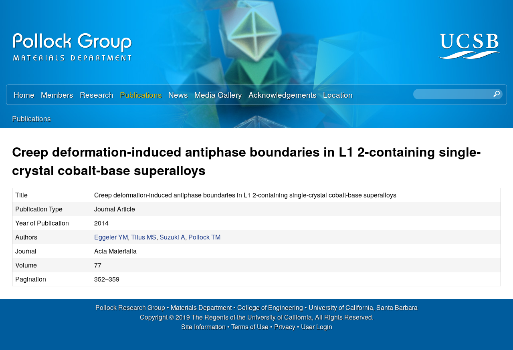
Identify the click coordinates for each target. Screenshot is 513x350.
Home (24, 94)
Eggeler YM (111, 236)
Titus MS (143, 236)
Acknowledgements (282, 94)
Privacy (284, 326)
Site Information (203, 326)
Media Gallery (218, 94)
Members (57, 94)
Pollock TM (204, 236)
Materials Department (201, 307)
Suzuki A (172, 236)
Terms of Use (250, 326)
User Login (316, 326)
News (178, 94)
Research (96, 94)
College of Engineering (270, 307)
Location (338, 94)
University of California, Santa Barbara (363, 307)
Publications (141, 94)
